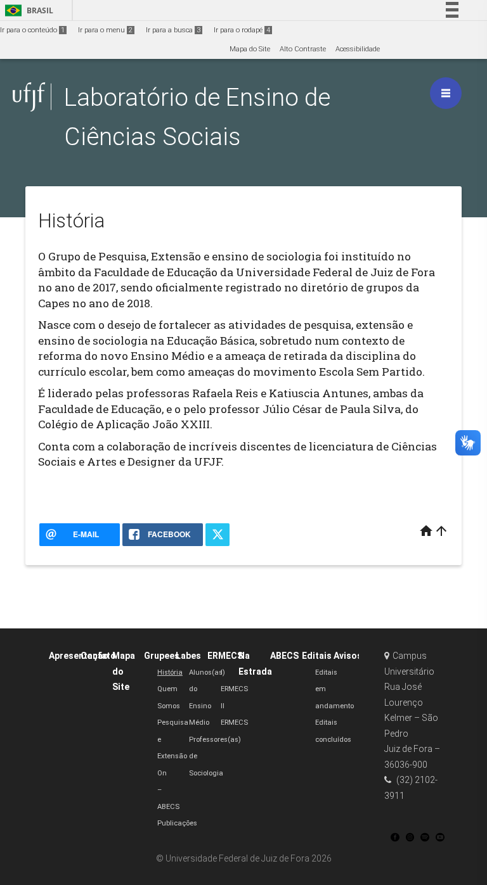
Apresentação (78, 656)
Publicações (177, 823)
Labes (188, 656)
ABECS (284, 656)
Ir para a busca (173, 30)
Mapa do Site (250, 49)
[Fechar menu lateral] (446, 93)
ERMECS (225, 656)
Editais (317, 656)
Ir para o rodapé (242, 30)
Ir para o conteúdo (32, 30)
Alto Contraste (303, 49)
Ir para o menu (105, 30)
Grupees (161, 656)
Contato (98, 656)
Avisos (348, 656)
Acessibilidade (357, 49)
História (170, 672)
